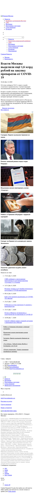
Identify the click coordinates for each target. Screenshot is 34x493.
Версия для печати (8, 108)
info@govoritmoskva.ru (17, 368)
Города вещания (6, 404)
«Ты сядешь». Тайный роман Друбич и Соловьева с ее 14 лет (15, 345)
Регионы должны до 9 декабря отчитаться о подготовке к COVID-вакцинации (19, 289)
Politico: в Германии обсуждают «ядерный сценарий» (16, 327)
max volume (8, 475)
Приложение (12, 51)
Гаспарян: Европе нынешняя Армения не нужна (16, 339)
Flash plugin (12, 491)
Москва (7, 57)
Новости (7, 19)
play (6, 468)
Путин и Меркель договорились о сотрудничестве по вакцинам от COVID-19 (18, 313)
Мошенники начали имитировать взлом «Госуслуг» (15, 333)
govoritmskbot (12, 365)
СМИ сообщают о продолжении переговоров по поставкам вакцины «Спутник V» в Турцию (16, 280)
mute (6, 472)
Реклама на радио (6, 401)
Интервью (9, 24)
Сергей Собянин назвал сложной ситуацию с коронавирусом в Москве (19, 321)
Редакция (9, 29)
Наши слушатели (6, 407)
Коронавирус (9, 59)
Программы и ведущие (13, 26)
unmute (7, 473)
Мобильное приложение (12, 385)
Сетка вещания (10, 27)
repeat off (7, 485)
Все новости (5, 110)
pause (6, 470)
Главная (3, 54)
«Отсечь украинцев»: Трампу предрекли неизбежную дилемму (15, 350)
